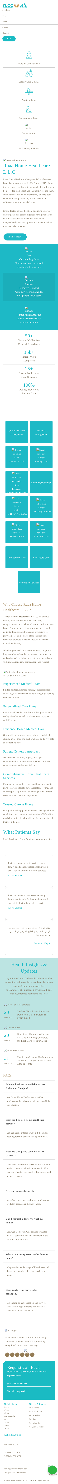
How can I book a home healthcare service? (25, 1122)
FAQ (4, 16)
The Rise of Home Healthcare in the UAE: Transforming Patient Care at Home (35, 1060)
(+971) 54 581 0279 (12, 1456)
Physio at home (28, 100)
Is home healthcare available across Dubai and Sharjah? (25, 1086)
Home (6, 1407)
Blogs (6, 1413)
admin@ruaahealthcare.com (16, 1469)
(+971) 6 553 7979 (12, 1452)
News (4, 21)
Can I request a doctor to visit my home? (24, 1221)
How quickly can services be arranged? (21, 1292)
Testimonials (9, 1416)
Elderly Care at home (29, 82)
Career (5, 27)
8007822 (16, 1445)
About (6, 1410)
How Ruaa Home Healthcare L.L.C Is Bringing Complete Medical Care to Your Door (32, 1037)
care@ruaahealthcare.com (15, 1472)
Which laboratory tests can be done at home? (27, 1256)
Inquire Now (14, 237)
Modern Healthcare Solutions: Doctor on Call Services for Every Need (33, 1014)
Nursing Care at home (29, 64)
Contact (5, 33)
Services (6, 10)
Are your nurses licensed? (20, 1191)
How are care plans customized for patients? (25, 1153)
